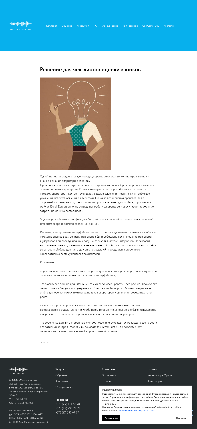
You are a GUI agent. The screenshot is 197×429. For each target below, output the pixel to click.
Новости (106, 381)
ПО (95, 25)
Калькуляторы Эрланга (161, 375)
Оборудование (110, 25)
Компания (51, 25)
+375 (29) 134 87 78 (67, 404)
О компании (109, 375)
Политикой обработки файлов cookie (136, 410)
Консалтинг (83, 25)
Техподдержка (130, 25)
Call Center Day (150, 25)
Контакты (169, 25)
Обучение (67, 25)
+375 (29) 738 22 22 (67, 408)
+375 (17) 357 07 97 (67, 412)
